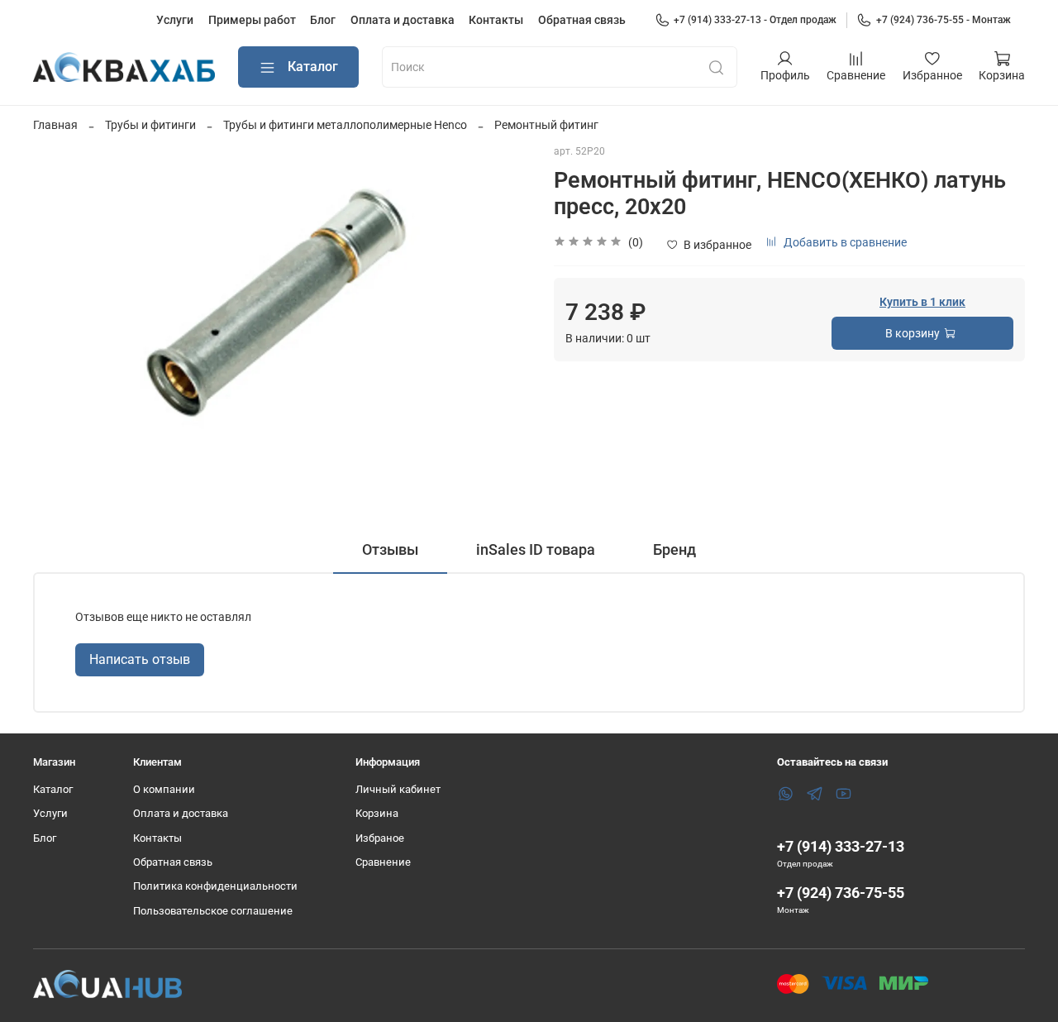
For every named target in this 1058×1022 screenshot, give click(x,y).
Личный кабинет (398, 789)
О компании (164, 789)
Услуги (174, 19)
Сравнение (383, 862)
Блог (323, 19)
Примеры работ (252, 19)
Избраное (379, 838)
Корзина (376, 813)
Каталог (313, 66)
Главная (55, 124)
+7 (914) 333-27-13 (840, 846)
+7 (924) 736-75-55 (840, 892)
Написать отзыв (139, 659)
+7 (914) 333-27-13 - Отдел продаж (755, 20)
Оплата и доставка (402, 19)
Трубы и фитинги (150, 124)
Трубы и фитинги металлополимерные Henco (345, 124)
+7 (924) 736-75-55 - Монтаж (943, 20)
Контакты (496, 19)
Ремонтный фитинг (546, 124)
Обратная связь (582, 19)
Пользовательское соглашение (213, 911)
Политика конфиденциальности (215, 886)
